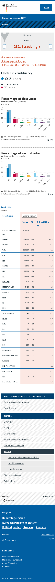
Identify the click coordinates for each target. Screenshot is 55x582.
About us (41, 527)
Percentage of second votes (16, 65)
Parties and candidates (14, 445)
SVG (51, 139)
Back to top (49, 496)
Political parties (11, 527)
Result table (40, 65)
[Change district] (31, 40)
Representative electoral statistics (23, 457)
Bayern (26, 39)
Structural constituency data (16, 439)
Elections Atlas (15, 469)
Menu (46, 7)
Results (5, 24)
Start (12, 8)
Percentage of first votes (15, 61)
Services (28, 527)
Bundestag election (13, 518)
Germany (27, 34)
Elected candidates (12, 475)
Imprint (51, 538)
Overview (8, 421)
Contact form (10, 540)
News (6, 427)
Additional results (16, 463)
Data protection (47, 534)
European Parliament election (19, 522)
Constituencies (10, 433)
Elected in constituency (14, 57)
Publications (9, 481)
